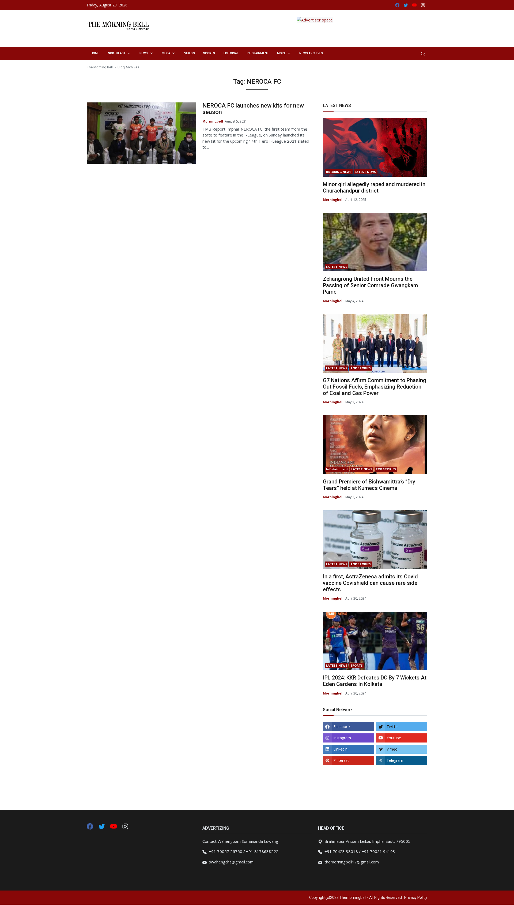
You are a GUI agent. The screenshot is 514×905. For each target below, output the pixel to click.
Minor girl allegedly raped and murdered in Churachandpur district (374, 187)
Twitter (393, 726)
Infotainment (337, 469)
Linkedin (340, 749)
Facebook (341, 726)
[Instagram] (125, 826)
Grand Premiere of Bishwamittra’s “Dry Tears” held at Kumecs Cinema (369, 484)
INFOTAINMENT (258, 53)
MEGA (166, 53)
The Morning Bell (100, 67)
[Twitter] (102, 826)
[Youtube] (114, 826)
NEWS (143, 53)
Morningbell (212, 121)
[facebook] (90, 826)
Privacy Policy (415, 897)
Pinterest (341, 760)
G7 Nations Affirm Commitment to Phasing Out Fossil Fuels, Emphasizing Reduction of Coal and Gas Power (374, 386)
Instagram (342, 737)
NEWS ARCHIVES (311, 53)
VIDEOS (189, 53)
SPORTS (209, 53)
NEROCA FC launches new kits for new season (253, 108)
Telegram (395, 760)
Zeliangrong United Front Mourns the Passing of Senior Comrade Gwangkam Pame (370, 285)
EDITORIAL (231, 53)
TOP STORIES (360, 368)
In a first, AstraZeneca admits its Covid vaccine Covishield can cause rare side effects (370, 583)
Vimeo (392, 749)
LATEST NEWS (365, 172)
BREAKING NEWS (339, 172)
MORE (281, 53)
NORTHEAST (117, 53)
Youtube (394, 737)
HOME (95, 53)
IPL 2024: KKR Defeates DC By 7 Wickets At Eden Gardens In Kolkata (374, 680)
